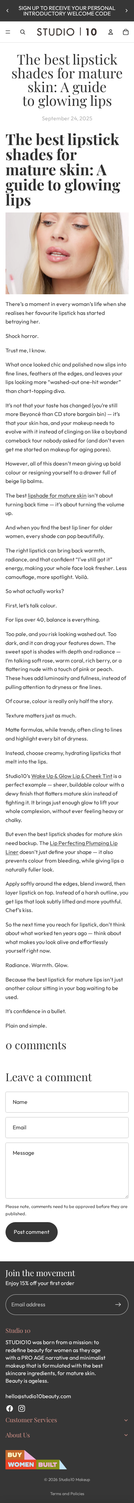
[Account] (110, 32)
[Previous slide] (7, 10)
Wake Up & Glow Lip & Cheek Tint (71, 775)
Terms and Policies (67, 1493)
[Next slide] (126, 10)
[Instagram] (22, 1408)
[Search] (22, 32)
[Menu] (8, 32)
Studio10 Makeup (74, 1479)
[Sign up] (118, 1304)
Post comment (31, 1231)
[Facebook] (9, 1408)
